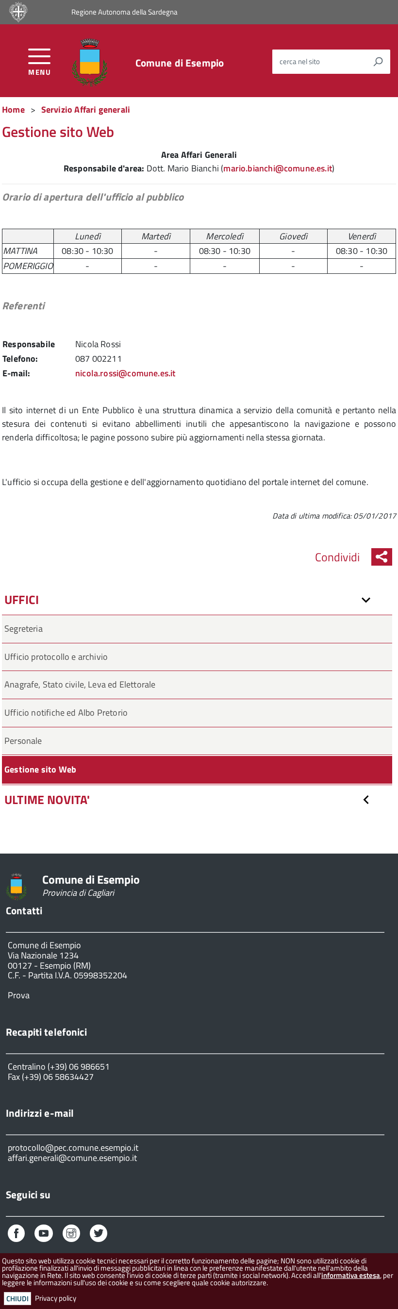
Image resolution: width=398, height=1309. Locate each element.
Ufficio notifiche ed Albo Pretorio (66, 712)
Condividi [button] (337, 557)
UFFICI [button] (21, 599)
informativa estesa (350, 1275)
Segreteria (23, 628)
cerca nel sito (300, 61)
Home (13, 109)
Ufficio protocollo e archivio (56, 656)
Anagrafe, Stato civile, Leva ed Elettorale (80, 684)
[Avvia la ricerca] (378, 62)
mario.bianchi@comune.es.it (277, 168)
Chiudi (17, 1298)
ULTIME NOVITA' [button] (47, 799)
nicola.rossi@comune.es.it (125, 373)
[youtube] (43, 1234)
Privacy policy (55, 1298)
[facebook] (16, 1234)
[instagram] (71, 1234)
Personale (23, 740)
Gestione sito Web (40, 769)
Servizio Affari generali (85, 109)
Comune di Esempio (179, 63)
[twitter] (98, 1234)
